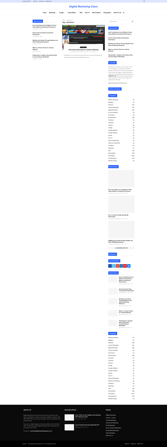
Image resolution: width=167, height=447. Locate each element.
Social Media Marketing (112, 430)
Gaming (110, 125)
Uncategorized (112, 158)
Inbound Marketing (113, 140)
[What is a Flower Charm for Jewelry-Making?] (113, 313)
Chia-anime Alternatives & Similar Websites (83, 50)
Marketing (52, 12)
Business (110, 104)
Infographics (107, 12)
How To (87, 12)
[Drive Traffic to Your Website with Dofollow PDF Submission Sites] (69, 417)
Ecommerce (111, 115)
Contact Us (41, 1)
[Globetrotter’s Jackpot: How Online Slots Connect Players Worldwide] (113, 323)
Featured (110, 122)
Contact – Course (111, 417)
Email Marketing (110, 425)
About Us (35, 1)
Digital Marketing (113, 110)
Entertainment (83, 47)
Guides (110, 135)
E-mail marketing (113, 112)
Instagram (111, 145)
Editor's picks (70, 410)
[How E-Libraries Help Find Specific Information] (121, 204)
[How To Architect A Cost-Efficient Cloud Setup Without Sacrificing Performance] (121, 178)
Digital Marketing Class (83, 6)
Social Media (71, 12)
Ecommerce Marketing (112, 422)
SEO (81, 12)
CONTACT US (112, 76)
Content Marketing (113, 107)
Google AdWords (113, 130)
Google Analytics (112, 132)
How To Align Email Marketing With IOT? (87, 425)
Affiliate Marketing (113, 99)
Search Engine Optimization (113, 428)
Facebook (111, 120)
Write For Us (48, 1)
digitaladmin (75, 51)
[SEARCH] (132, 21)
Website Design (112, 160)
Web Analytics (96, 12)
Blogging (110, 102)
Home (44, 12)
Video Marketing (110, 433)
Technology (111, 155)
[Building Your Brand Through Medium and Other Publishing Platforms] (121, 229)
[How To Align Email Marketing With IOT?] (69, 427)
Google (61, 12)
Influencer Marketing (114, 143)
